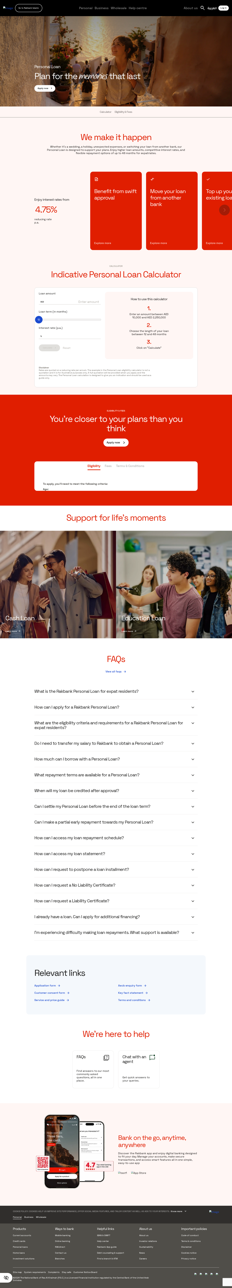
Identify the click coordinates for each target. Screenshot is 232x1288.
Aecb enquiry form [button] (132, 985)
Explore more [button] (102, 243)
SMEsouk (175, 10)
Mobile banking (62, 1235)
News (142, 1252)
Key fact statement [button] (133, 992)
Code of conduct (190, 1235)
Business (102, 8)
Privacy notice (188, 1258)
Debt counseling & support (110, 1252)
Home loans (19, 1252)
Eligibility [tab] (94, 466)
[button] (28, 8)
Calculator (105, 112)
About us (191, 8)
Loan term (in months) (53, 311)
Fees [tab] (108, 466)
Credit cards (19, 1241)
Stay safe (66, 1272)
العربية (212, 8)
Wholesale (119, 8)
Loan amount (47, 293)
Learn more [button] (13, 631)
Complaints (53, 1272)
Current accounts (22, 1235)
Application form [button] (47, 985)
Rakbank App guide (107, 1247)
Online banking (62, 1241)
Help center (103, 1241)
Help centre (138, 8)
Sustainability (146, 1247)
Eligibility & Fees (123, 112)
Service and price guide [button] (51, 1000)
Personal (86, 8)
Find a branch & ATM (107, 1258)
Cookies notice (188, 1252)
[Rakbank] (214, 1211)
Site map (17, 1272)
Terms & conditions (191, 1241)
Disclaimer (186, 1247)
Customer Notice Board (85, 1272)
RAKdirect (60, 1247)
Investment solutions (23, 1258)
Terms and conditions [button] (134, 1000)
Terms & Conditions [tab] (130, 466)
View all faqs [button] (116, 671)
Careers (176, 10)
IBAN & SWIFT (103, 1235)
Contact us (60, 1252)
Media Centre (160, 10)
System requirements (35, 1272)
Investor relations (148, 1241)
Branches (60, 1258)
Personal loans (20, 1247)
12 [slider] (39, 319)
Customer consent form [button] (52, 992)
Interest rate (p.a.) (51, 327)
